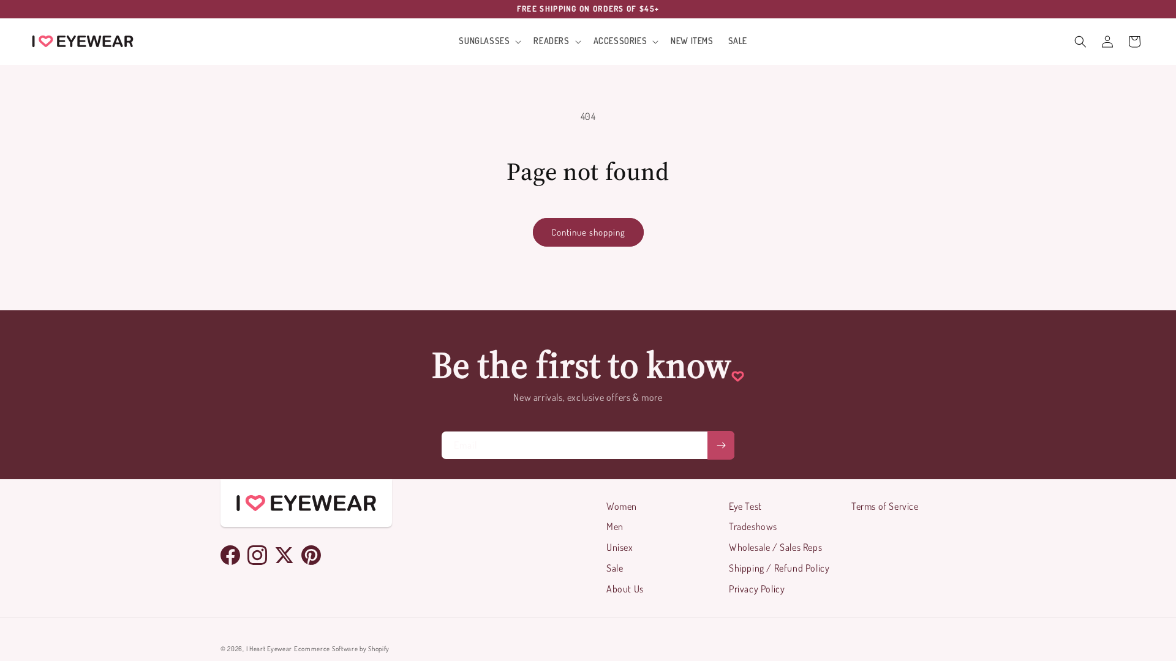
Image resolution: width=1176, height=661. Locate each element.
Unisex (619, 547)
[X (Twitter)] (284, 555)
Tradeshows (753, 526)
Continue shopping (588, 232)
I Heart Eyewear (269, 648)
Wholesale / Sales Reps (775, 547)
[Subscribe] (720, 445)
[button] (488, 41)
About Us (625, 589)
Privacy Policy (757, 589)
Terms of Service (885, 506)
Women (621, 506)
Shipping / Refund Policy (779, 568)
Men (615, 526)
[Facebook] (230, 555)
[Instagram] (257, 555)
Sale (614, 568)
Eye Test (745, 506)
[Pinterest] (311, 555)
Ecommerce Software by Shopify (342, 648)
